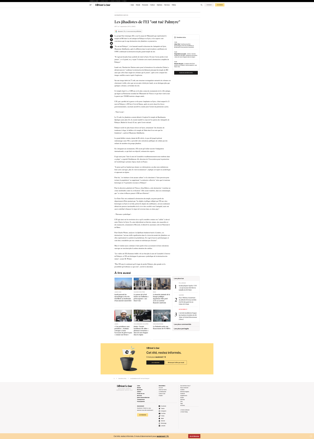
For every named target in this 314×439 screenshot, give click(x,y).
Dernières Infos (121, 15)
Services (139, 395)
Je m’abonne (155, 362)
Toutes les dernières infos (186, 72)
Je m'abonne (194, 436)
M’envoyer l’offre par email (176, 362)
